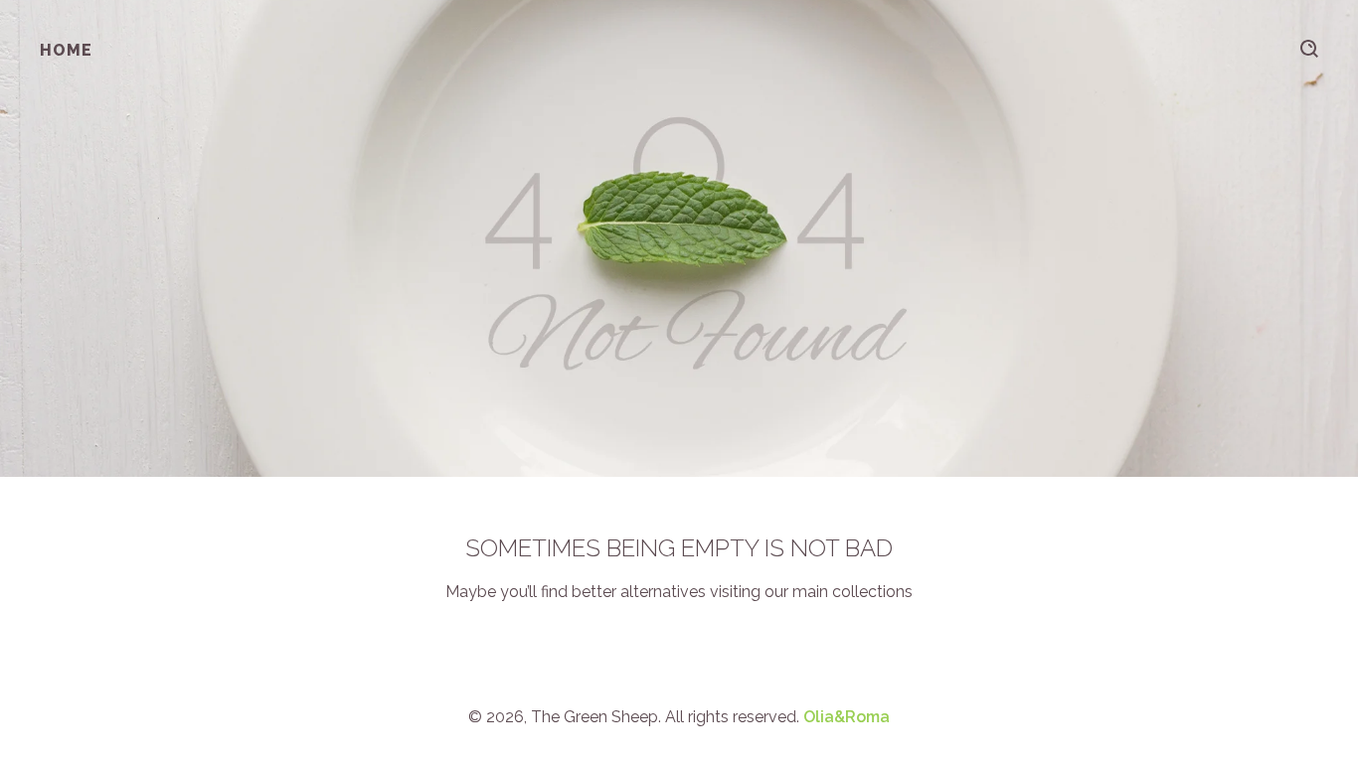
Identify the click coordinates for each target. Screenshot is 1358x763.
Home (66, 50)
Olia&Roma (846, 716)
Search (1309, 49)
